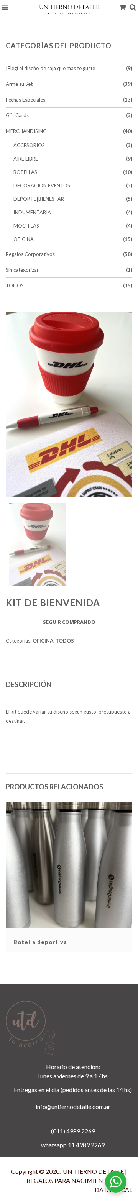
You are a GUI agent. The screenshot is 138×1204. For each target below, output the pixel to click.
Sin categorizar (22, 270)
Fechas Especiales (25, 100)
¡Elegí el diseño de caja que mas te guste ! (52, 68)
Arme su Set (19, 84)
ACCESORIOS (29, 145)
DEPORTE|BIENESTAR (38, 199)
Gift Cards (17, 115)
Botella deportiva (40, 941)
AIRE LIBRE (25, 159)
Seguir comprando (69, 621)
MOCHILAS (26, 226)
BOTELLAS (25, 172)
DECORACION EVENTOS (41, 185)
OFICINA (23, 239)
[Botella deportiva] (69, 864)
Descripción (28, 684)
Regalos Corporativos (30, 254)
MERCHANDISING (26, 131)
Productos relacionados (54, 786)
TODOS (15, 285)
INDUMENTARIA (32, 212)
